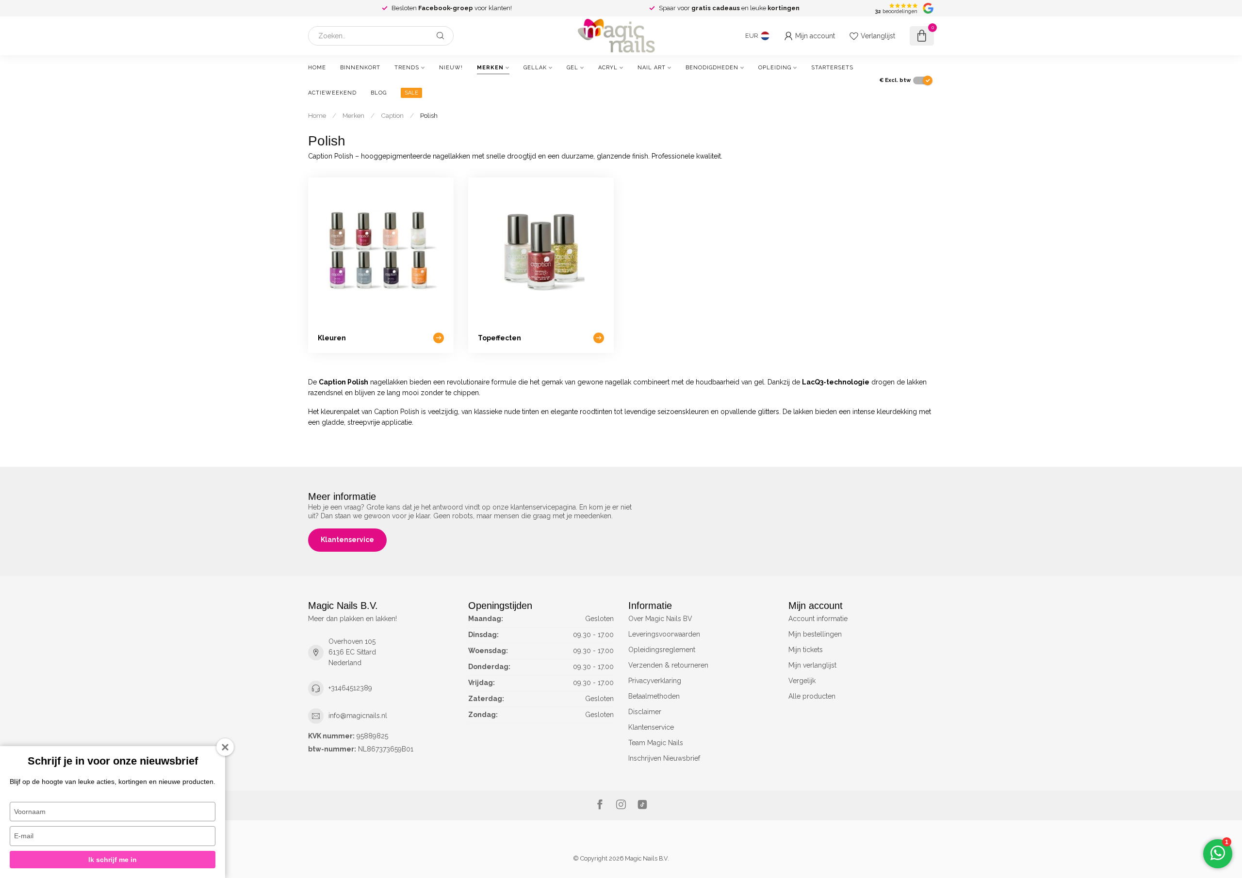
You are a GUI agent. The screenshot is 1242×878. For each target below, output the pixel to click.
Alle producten (811, 696)
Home (317, 67)
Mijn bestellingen (815, 634)
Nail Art (651, 67)
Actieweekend (332, 93)
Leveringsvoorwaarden (664, 634)
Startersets (832, 67)
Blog (379, 93)
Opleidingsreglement (661, 650)
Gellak (535, 67)
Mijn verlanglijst (812, 665)
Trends (406, 67)
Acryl (608, 67)
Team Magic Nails (655, 743)
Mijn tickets (805, 650)
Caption (392, 115)
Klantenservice (347, 539)
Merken (490, 67)
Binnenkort (360, 67)
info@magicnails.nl (357, 715)
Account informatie (818, 619)
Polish (429, 115)
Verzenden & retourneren (668, 665)
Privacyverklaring (654, 681)
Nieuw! (451, 67)
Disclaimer (644, 712)
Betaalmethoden (654, 696)
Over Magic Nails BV (660, 619)
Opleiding (774, 67)
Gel (572, 67)
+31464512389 (350, 688)
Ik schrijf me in (112, 859)
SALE (411, 93)
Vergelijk (802, 681)
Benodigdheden (712, 67)
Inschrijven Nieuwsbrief (664, 758)
